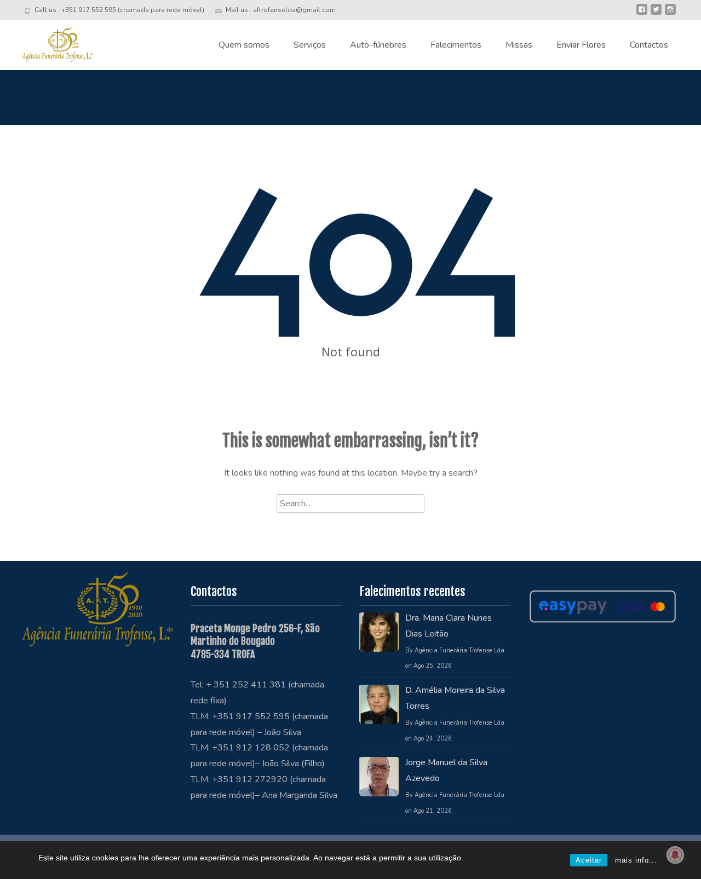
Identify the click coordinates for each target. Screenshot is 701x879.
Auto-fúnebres (378, 45)
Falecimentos (455, 45)
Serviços (310, 45)
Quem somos (244, 45)
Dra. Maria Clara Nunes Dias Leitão (448, 626)
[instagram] (670, 14)
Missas (518, 45)
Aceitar (589, 860)
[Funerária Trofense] (48, 41)
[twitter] (656, 14)
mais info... (636, 860)
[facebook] (641, 14)
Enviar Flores (581, 45)
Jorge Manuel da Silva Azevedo (446, 770)
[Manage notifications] (675, 855)
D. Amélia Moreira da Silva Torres (455, 698)
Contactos (649, 45)
